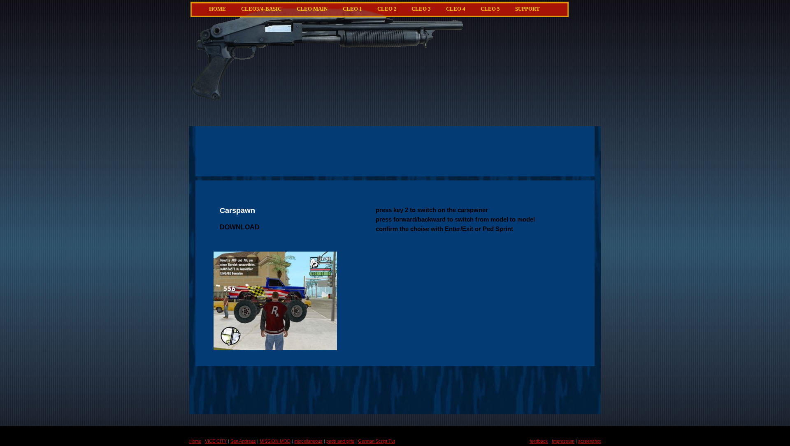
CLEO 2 (387, 9)
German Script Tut (376, 441)
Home (217, 9)
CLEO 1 (352, 9)
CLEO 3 (421, 9)
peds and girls (340, 441)
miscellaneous (308, 441)
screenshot (589, 441)
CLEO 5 (490, 9)
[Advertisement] (415, 88)
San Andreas (243, 441)
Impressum (563, 441)
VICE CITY (216, 441)
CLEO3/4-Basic (261, 9)
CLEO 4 (455, 9)
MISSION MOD (275, 441)
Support (527, 9)
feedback (539, 441)
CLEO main (312, 9)
